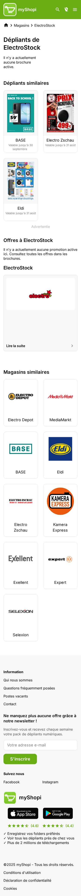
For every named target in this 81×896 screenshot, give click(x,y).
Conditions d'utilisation (22, 872)
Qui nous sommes (17, 680)
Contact (9, 704)
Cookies (10, 888)
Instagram (50, 782)
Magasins (21, 25)
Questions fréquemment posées (29, 688)
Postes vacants (15, 696)
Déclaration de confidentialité (27, 880)
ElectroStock (44, 25)
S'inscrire (20, 759)
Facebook (11, 782)
